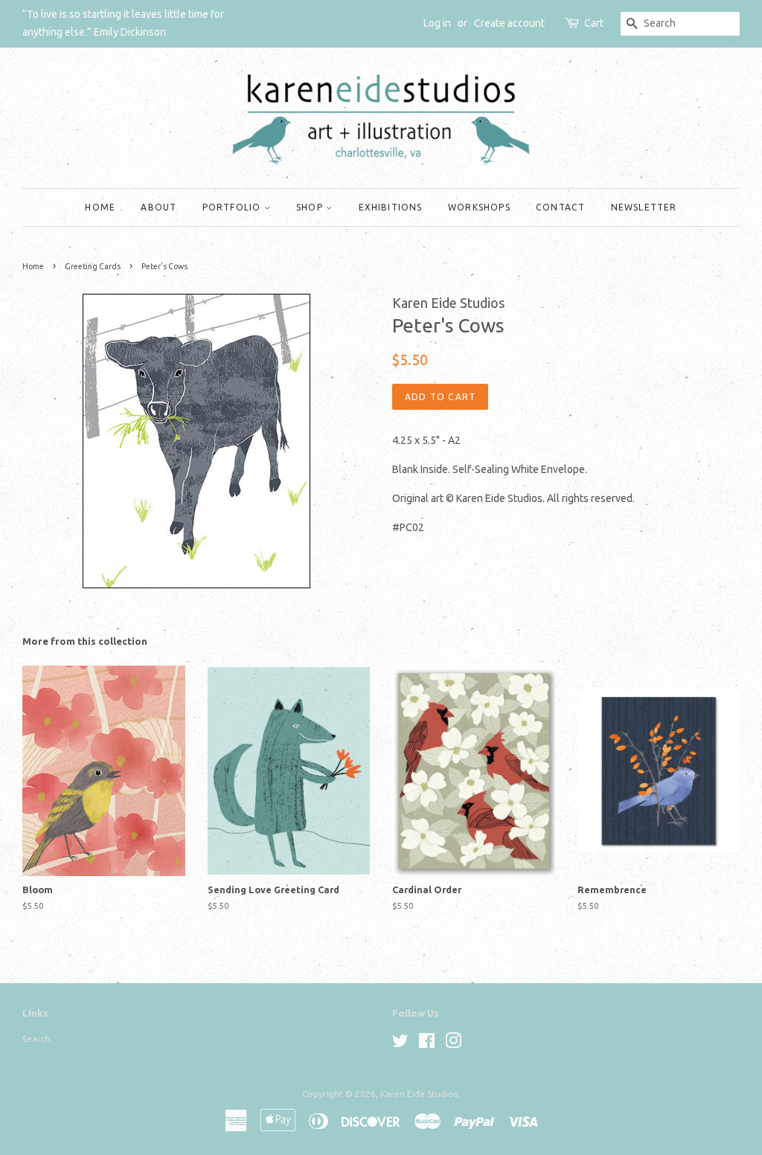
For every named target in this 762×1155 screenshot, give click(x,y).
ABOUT (158, 207)
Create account (509, 23)
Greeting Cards (93, 266)
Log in (437, 23)
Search (36, 1038)
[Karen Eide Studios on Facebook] (426, 1044)
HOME (100, 207)
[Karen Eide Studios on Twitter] (400, 1044)
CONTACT (560, 207)
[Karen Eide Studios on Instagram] (453, 1044)
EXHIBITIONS (391, 207)
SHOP (311, 207)
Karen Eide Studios (419, 1093)
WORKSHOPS (479, 207)
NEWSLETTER (644, 207)
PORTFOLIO (233, 207)
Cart (593, 23)
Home (33, 266)
